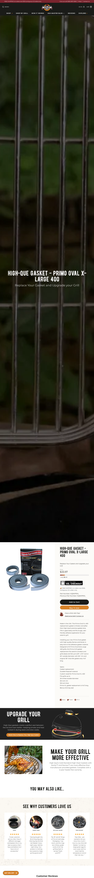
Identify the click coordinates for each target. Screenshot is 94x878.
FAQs (79, 1)
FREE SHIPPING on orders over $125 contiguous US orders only (22, 1)
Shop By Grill (22, 13)
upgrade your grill (23, 717)
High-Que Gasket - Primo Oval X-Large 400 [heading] (47, 276)
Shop (8, 13)
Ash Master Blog (55, 13)
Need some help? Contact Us (74, 616)
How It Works (38, 13)
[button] (74, 602)
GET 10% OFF (9, 873)
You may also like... (47, 789)
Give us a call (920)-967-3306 (68, 1)
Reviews (71, 13)
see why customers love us (47, 806)
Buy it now (74, 608)
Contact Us (86, 1)
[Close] (16, 873)
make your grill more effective (70, 755)
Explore (82, 13)
